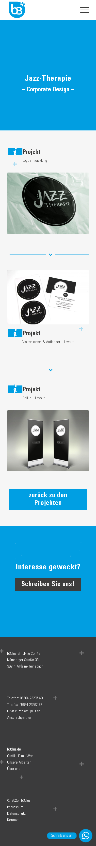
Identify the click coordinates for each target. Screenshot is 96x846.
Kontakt (12, 820)
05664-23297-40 (31, 698)
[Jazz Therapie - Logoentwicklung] (48, 203)
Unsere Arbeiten (19, 762)
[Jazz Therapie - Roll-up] (48, 441)
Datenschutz (16, 813)
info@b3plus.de (29, 711)
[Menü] (82, 10)
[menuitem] (82, 10)
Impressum (15, 807)
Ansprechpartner (19, 717)
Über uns (13, 769)
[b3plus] (39, 10)
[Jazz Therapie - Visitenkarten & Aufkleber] (48, 297)
